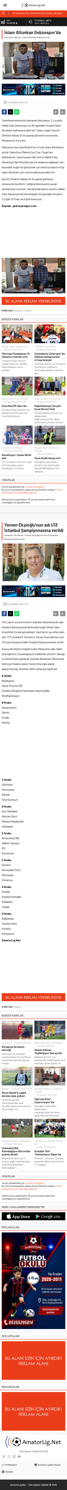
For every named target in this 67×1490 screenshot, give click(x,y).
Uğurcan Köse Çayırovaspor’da (44, 1100)
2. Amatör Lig (40, 346)
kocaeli (28, 310)
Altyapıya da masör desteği (13, 1048)
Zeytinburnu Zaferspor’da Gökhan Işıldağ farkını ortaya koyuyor (49, 356)
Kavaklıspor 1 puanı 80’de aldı (16, 456)
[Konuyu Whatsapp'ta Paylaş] (16, 112)
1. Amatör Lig (8, 447)
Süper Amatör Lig (18, 346)
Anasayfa (8, 37)
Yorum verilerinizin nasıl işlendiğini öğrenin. (32, 491)
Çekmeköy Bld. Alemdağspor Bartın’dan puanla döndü (16, 1151)
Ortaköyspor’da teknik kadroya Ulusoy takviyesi (37, 12)
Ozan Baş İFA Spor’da (14, 405)
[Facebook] (4, 1456)
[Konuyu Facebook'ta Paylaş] (4, 112)
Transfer (24, 398)
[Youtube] (19, 1456)
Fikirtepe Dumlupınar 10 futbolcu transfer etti (16, 355)
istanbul (17, 1007)
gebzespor (19, 310)
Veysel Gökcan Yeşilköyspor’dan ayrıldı (48, 1051)
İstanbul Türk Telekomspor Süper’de (47, 1153)
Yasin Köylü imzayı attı (47, 458)
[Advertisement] (23, 235)
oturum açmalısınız (34, 486)
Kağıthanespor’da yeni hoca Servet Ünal (47, 407)
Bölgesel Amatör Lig (44, 1042)
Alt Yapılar (18, 535)
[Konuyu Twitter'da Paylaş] (10, 112)
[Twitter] (9, 1456)
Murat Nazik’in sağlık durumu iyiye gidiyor (14, 1094)
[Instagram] (14, 1456)
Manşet (17, 37)
